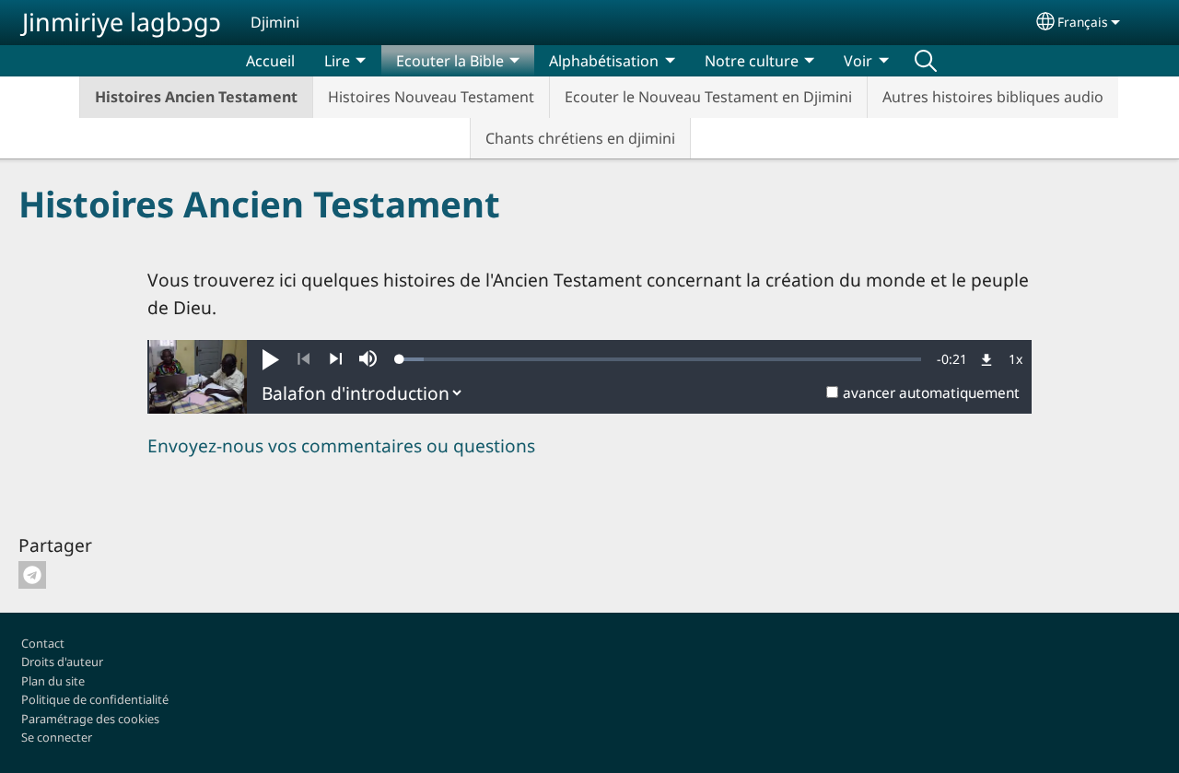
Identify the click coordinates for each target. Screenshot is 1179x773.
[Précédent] (303, 359)
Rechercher (926, 60)
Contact (42, 643)
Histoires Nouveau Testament (431, 97)
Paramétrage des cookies (90, 718)
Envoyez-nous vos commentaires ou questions (341, 445)
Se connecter (56, 737)
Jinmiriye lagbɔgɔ (121, 22)
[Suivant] (336, 359)
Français (1082, 21)
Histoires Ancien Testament (196, 97)
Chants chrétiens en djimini (580, 138)
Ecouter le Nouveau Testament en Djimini (708, 97)
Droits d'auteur (62, 661)
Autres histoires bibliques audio (992, 97)
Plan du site (53, 681)
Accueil (270, 61)
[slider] (660, 359)
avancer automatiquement (931, 393)
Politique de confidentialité (95, 699)
